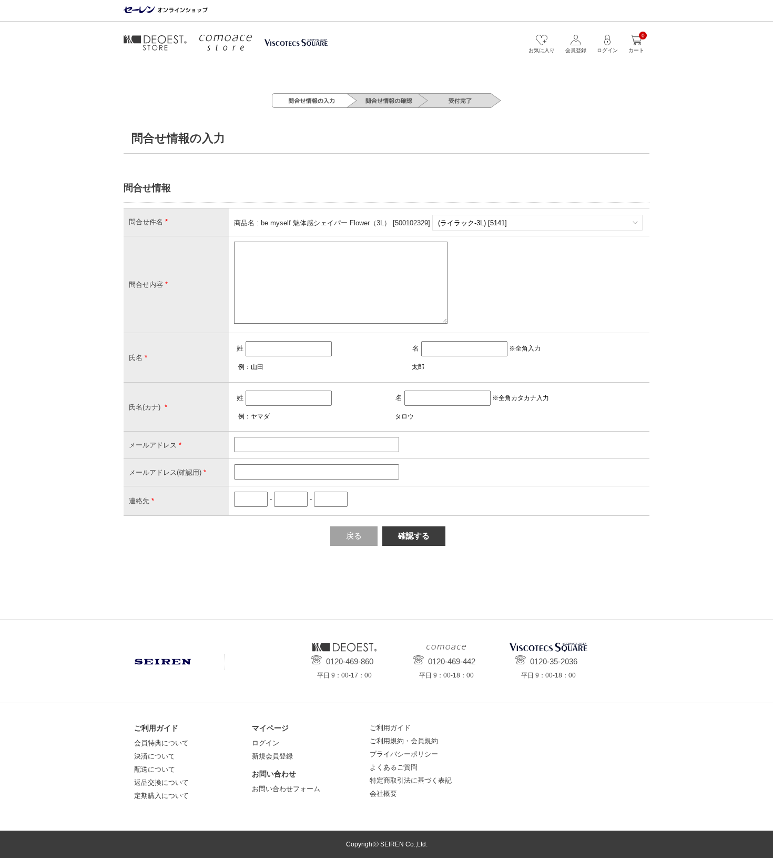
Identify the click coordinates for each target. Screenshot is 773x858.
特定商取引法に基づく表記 (411, 780)
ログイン (265, 743)
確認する (414, 535)
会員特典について (161, 743)
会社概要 (383, 793)
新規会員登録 (272, 756)
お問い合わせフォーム (286, 789)
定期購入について (161, 796)
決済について (154, 756)
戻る (354, 535)
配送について (154, 769)
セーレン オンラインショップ (166, 10)
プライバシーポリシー (404, 754)
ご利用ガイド (390, 728)
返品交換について (161, 782)
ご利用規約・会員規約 (404, 741)
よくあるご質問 (394, 767)
